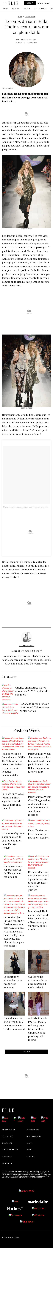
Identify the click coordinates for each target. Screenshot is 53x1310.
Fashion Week (26, 730)
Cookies (30, 1156)
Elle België (7, 1136)
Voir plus (26, 1051)
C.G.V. (29, 1149)
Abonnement (8, 1129)
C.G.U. (29, 1143)
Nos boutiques (34, 1136)
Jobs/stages (32, 1129)
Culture (27, 8)
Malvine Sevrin (28, 39)
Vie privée (7, 1156)
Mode (6, 8)
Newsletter (44, 3)
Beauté (15, 8)
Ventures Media (10, 1149)
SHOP (30, 2)
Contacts (7, 1143)
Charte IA (7, 1163)
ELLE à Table (41, 8)
